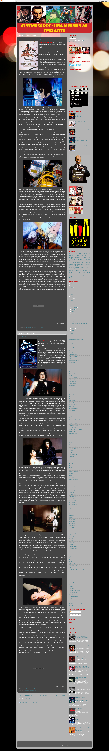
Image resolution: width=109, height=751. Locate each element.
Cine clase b (71, 358)
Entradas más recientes (25, 695)
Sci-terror (71, 567)
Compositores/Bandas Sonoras (76, 265)
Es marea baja (72, 444)
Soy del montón (72, 579)
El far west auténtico (73, 427)
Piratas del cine (72, 538)
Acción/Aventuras (75, 253)
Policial (88, 272)
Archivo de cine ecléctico (74, 345)
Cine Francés (77, 262)
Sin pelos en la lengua (73, 573)
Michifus (71, 511)
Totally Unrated (72, 594)
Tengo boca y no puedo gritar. (75, 584)
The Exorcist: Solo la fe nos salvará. (81, 677)
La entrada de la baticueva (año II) (76, 481)
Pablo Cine (71, 527)
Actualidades (72, 341)
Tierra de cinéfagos (73, 592)
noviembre (74, 307)
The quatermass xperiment (75, 590)
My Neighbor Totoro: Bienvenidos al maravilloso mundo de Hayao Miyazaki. (81, 139)
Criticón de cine (72, 391)
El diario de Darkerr (73, 425)
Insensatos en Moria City (74, 471)
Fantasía (76, 269)
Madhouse (71, 506)
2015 (72, 287)
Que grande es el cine (73, 559)
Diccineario (71, 406)
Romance (71, 274)
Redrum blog (72, 563)
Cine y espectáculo (73, 373)
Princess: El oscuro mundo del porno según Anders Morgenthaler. (82, 729)
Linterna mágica (72, 496)
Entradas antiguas (60, 695)
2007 (72, 333)
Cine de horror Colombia (74, 364)
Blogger (67, 745)
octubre (73, 309)
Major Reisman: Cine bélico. (75, 508)
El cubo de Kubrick (73, 423)
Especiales (82, 267)
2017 (72, 285)
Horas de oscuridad (73, 460)
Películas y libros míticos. (74, 535)
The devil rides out (73, 588)
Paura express (72, 529)
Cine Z (82, 264)
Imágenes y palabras (73, 469)
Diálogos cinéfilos (73, 404)
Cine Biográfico (84, 259)
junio (73, 316)
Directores (71, 267)
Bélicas (88, 255)
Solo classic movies (73, 577)
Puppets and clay (72, 554)
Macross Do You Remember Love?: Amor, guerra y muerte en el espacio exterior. (82, 668)
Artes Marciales (83, 255)
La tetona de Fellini (73, 492)
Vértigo (70, 598)
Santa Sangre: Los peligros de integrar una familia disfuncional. (81, 115)
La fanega (71, 483)
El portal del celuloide (74, 437)
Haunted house (72, 458)
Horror (75, 272)
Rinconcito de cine (73, 565)
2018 (72, 283)
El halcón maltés (72, 431)
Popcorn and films (73, 548)
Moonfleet (71, 513)
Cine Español (71, 262)
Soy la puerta (72, 580)
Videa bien (71, 602)
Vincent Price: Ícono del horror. (82, 688)
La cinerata (71, 477)
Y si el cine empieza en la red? (75, 603)
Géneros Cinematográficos (84, 268)
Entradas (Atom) (29, 698)
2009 (72, 301)
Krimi (80, 272)
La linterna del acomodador (75, 485)
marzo (73, 326)
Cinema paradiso (72, 379)
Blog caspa (71, 349)
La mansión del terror (73, 487)
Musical (83, 272)
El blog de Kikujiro (73, 416)
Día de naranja (72, 402)
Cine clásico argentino (74, 360)
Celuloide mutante (73, 354)
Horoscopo (71, 462)
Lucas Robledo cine (73, 504)
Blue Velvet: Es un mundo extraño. (29, 337)
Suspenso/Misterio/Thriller (30, 690)
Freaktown (71, 456)
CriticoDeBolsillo (73, 389)
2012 (72, 294)
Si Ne (70, 571)
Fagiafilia (71, 450)
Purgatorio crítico (73, 556)
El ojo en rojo (72, 435)
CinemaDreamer (72, 381)
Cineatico (71, 375)
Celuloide (71, 352)
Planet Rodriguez (73, 542)
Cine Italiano (84, 262)
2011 (72, 296)
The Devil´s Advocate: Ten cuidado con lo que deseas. (81, 657)
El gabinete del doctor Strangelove (76, 429)
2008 (72, 303)
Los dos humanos (72, 500)
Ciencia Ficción (32, 329)
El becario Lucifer (73, 414)
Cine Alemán (87, 257)
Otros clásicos (72, 525)
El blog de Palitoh (73, 417)
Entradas (73, 612)
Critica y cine (72, 385)
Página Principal (44, 695)
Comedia (87, 264)
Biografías (72, 257)
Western (70, 277)
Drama (77, 267)
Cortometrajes (87, 265)
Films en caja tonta (73, 454)
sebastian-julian (53, 745)
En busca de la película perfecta (76, 441)
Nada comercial (72, 517)
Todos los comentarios (76, 614)
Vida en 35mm (72, 600)
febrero (73, 328)
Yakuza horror (72, 605)
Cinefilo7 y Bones (73, 377)
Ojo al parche (72, 523)
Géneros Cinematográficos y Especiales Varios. (79, 270)
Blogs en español (72, 350)
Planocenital (71, 544)
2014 (72, 290)
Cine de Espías (77, 261)
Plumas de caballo (73, 546)
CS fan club (71, 394)
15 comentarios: (42, 327)
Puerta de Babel (72, 552)
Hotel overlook (72, 465)
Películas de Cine (72, 531)
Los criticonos (72, 498)
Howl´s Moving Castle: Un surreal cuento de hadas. (81, 146)
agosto (73, 311)
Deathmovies (72, 398)
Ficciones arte (72, 452)
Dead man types (72, 396)
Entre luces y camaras (73, 442)
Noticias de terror (73, 519)
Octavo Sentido (72, 521)
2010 (72, 298)
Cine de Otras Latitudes (85, 261)
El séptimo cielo (72, 439)
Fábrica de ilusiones (73, 448)
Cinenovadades (72, 383)
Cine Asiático (40, 329)
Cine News (71, 371)
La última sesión (72, 494)
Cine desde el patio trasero (74, 366)
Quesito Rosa (72, 561)
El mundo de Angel (73, 433)
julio (73, 313)
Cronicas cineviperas (73, 393)
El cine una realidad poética (75, 419)
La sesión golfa (72, 490)
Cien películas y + (73, 356)
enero (73, 330)
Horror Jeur (71, 464)
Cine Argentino (71, 259)
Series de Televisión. (83, 274)
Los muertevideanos (73, 502)
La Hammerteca (78, 708)
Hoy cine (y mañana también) (75, 467)
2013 (72, 292)
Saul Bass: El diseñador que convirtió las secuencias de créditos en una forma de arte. (81, 636)
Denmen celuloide (73, 400)
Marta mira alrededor (73, 510)
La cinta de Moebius (73, 479)
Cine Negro (77, 264)
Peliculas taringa (72, 533)
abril (73, 318)
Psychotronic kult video (74, 550)
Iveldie (70, 475)
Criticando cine (72, 387)
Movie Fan (71, 515)
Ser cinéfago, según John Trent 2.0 (76, 569)
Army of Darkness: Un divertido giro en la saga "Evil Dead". (82, 130)
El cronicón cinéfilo (73, 421)
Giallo (70, 272)
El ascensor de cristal (73, 412)
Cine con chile (72, 362)
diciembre (74, 305)
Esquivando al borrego (74, 446)
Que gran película (73, 558)
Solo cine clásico (72, 575)
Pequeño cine (72, 536)
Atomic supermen (73, 347)
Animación (26, 329)
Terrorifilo (71, 586)
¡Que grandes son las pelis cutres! (76, 339)
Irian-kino (71, 473)
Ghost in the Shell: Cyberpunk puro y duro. (31, 39)
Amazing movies (72, 343)
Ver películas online (73, 596)
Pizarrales (71, 540)
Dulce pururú (72, 410)
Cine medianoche (73, 370)
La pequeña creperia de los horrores (77, 488)
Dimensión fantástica (73, 408)
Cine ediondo (72, 368)
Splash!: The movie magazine (75, 582)
